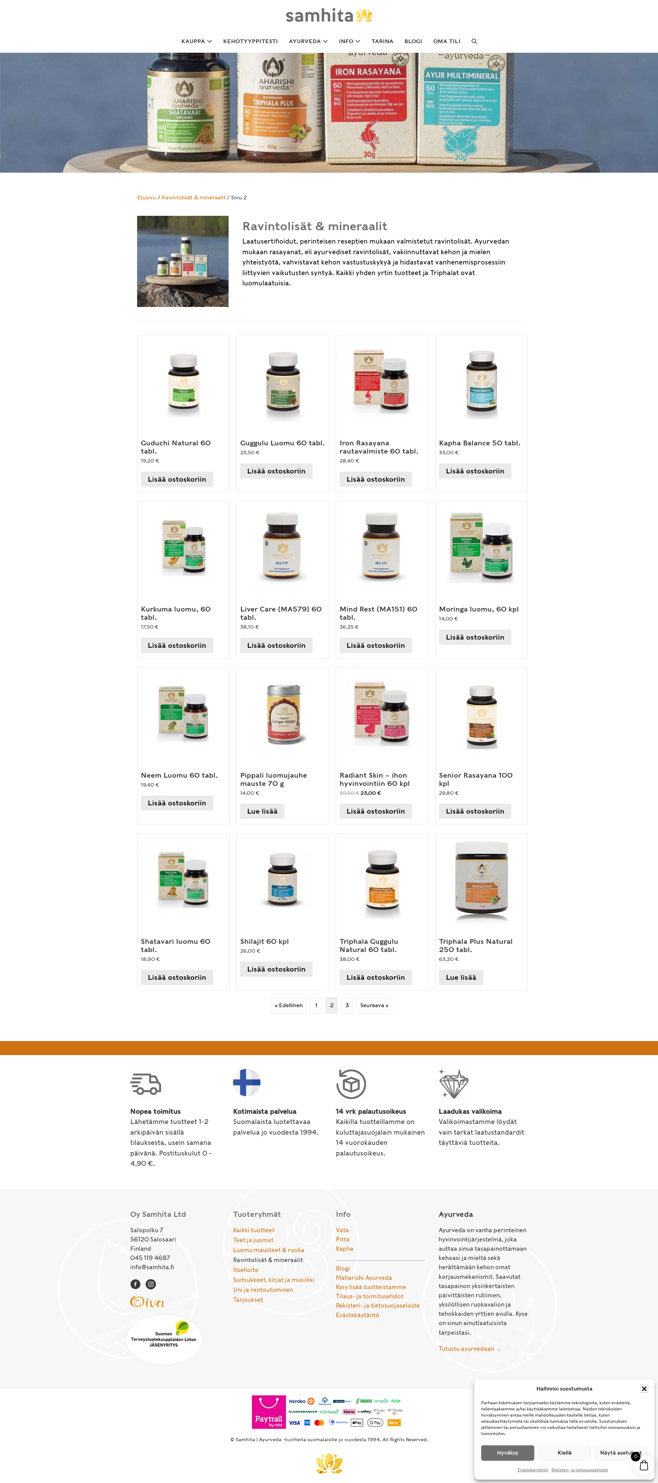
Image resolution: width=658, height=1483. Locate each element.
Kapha (344, 1248)
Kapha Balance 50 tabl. (480, 443)
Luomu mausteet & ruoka (268, 1250)
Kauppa (194, 41)
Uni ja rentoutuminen (263, 1289)
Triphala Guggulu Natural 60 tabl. (369, 945)
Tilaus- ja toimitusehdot (369, 1296)
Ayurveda (305, 41)
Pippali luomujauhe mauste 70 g (273, 779)
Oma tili (447, 41)
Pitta (343, 1239)
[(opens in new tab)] (147, 1301)
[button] (644, 1388)
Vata (342, 1230)
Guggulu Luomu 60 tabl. (282, 443)
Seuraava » (374, 1005)
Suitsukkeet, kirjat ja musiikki (274, 1279)
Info (347, 41)
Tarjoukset (248, 1299)
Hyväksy (508, 1453)
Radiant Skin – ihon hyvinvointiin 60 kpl (375, 779)
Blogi (413, 41)
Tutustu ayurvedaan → (470, 1348)
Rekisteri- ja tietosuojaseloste (579, 1469)
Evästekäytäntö (532, 1469)
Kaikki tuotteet (254, 1230)
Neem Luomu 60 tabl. (179, 775)
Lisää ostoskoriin (177, 479)
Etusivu (146, 197)
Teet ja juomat (253, 1240)
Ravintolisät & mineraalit (193, 197)
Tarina (382, 41)
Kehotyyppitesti (250, 41)
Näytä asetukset (621, 1453)
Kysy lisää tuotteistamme (371, 1287)
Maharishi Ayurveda (364, 1277)
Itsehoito (246, 1269)
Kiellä (565, 1453)
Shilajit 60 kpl (264, 941)
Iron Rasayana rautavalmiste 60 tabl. (379, 447)
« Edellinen (289, 1005)
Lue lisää (262, 811)
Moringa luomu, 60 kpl (479, 609)
